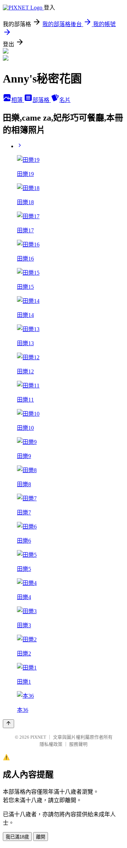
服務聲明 (78, 744)
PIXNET (38, 737)
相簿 (17, 100)
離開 (40, 837)
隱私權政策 (51, 744)
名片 (65, 100)
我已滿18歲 (17, 837)
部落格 (41, 100)
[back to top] (8, 723)
